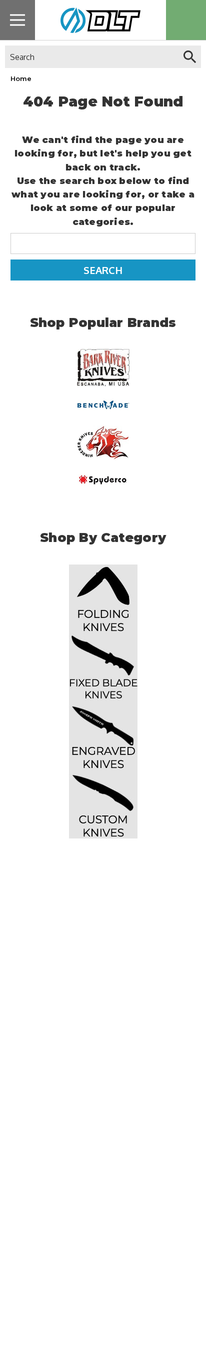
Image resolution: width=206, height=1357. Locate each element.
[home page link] (96, 20)
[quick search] (189, 57)
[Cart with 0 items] (186, 20)
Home (21, 78)
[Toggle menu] (17, 20)
